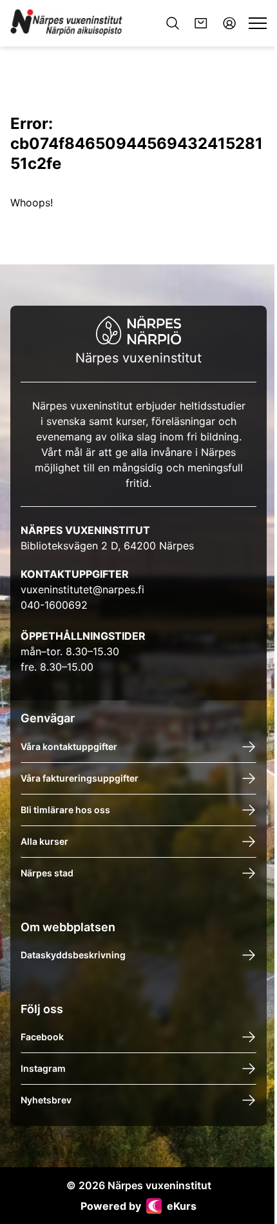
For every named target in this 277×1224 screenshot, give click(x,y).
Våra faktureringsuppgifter (79, 777)
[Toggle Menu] (258, 23)
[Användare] (229, 23)
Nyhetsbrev (46, 1099)
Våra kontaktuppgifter (69, 745)
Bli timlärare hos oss (65, 809)
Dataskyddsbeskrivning (73, 954)
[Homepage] (67, 23)
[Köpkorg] (201, 23)
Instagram (43, 1068)
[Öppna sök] (172, 23)
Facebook (42, 1036)
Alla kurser (44, 840)
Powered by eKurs (138, 1205)
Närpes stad (47, 872)
